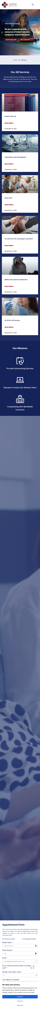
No (33, 968)
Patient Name (7, 942)
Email (4, 958)
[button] (32, 4)
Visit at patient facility (29, 939)
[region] (20, 995)
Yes (34, 966)
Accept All (20, 997)
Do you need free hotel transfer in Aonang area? (16, 967)
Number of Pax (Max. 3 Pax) (11, 972)
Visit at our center (9, 939)
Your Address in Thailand (10, 980)
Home (15, 60)
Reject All (20, 1005)
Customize (20, 1001)
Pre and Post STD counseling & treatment (19, 239)
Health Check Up (10, 116)
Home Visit (8, 198)
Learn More (10, 40)
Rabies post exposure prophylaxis (16, 279)
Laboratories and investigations (15, 157)
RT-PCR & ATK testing (12, 320)
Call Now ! (27, 40)
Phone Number (7, 950)
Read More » (9, 123)
